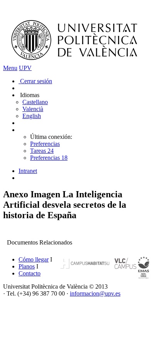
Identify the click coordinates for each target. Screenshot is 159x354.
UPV (25, 68)
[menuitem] (87, 171)
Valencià (32, 109)
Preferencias (45, 143)
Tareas (42, 150)
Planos (27, 266)
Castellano (35, 102)
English (31, 116)
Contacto (30, 273)
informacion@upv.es (95, 293)
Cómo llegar (34, 259)
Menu (10, 68)
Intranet (28, 171)
